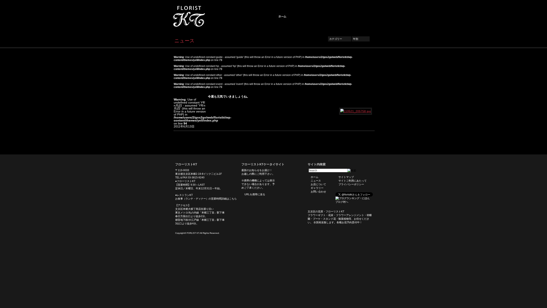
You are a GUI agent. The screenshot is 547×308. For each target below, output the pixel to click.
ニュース (298, 16)
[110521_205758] (355, 111)
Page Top (368, 148)
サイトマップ (346, 177)
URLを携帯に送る (254, 194)
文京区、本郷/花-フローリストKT (196, 16)
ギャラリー (339, 16)
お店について (318, 16)
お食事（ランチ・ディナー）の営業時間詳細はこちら (206, 198)
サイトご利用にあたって (352, 180)
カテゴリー (339, 38)
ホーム (282, 16)
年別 (360, 38)
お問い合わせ (361, 16)
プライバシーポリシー (351, 184)
